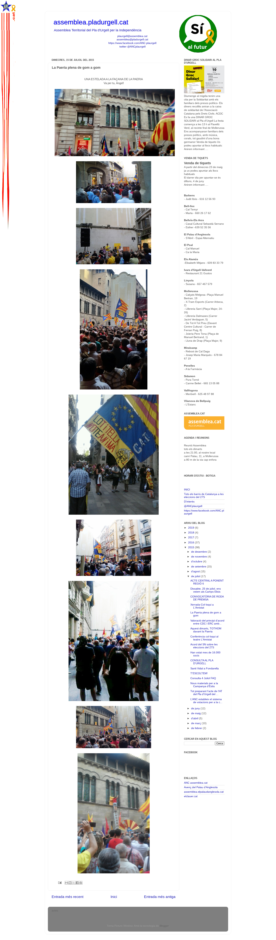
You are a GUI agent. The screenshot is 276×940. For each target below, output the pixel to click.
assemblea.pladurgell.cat (91, 22)
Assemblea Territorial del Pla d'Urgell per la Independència (97, 30)
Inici (114, 897)
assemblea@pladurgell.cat (132, 39)
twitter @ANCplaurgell (132, 46)
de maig (196, 713)
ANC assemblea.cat (195, 782)
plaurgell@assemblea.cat (132, 36)
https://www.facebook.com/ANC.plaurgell (132, 43)
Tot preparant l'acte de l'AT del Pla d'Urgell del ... (206, 693)
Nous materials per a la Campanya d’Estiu (204, 685)
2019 (191, 527)
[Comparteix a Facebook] (77, 883)
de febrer (197, 728)
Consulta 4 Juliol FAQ (203, 678)
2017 (191, 537)
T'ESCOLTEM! (199, 673)
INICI (187, 489)
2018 (191, 532)
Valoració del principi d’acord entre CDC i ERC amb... (207, 622)
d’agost (196, 571)
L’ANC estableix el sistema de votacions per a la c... (206, 701)
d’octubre (197, 561)
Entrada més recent (67, 897)
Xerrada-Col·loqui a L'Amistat (202, 606)
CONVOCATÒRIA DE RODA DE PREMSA (207, 598)
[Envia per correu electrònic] (66, 883)
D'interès (189, 501)
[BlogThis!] (70, 883)
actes (55, 910)
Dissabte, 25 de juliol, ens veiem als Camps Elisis (205, 590)
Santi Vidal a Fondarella (204, 668)
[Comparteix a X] (73, 883)
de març (196, 723)
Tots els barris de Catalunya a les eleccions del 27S (204, 496)
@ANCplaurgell (193, 506)
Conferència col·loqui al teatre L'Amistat (204, 638)
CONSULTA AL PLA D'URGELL (201, 662)
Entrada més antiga (160, 897)
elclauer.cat (191, 796)
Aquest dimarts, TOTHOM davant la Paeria (205, 630)
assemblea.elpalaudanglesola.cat (204, 791)
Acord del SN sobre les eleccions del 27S (204, 646)
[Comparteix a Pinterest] (81, 883)
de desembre (199, 551)
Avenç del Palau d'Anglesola (201, 787)
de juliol (196, 576)
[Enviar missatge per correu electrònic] (59, 882)
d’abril (195, 718)
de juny (196, 708)
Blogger (164, 925)
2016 (191, 542)
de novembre (199, 556)
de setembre (199, 566)
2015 (191, 547)
